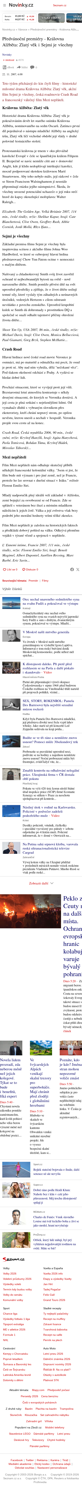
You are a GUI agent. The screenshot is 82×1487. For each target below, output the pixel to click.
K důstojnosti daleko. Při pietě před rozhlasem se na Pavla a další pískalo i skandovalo (48, 668)
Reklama (42, 1460)
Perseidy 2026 (29, 1396)
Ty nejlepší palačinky (55, 1313)
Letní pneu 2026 (53, 1353)
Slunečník (16, 1414)
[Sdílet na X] (78, 569)
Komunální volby (13, 1300)
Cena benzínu (49, 1396)
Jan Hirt (48, 1284)
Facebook (17, 1460)
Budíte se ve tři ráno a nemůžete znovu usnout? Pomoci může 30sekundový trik (50, 739)
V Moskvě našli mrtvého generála (46, 632)
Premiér (33, 580)
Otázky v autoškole (54, 1374)
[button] (11, 603)
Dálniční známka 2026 (56, 1359)
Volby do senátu (12, 1294)
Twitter (30, 1460)
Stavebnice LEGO (20, 1433)
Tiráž (65, 1460)
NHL (5, 1340)
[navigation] (5, 5)
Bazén (29, 1408)
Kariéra (55, 1460)
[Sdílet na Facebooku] (72, 569)
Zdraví (26, 746)
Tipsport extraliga (13, 1324)
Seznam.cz (59, 5)
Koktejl (26, 608)
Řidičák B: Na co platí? (57, 1369)
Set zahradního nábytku (54, 1414)
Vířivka (49, 1421)
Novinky (7, 54)
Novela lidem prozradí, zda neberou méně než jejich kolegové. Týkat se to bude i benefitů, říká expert (11, 1078)
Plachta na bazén (46, 1408)
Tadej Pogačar (52, 1289)
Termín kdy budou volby (17, 1289)
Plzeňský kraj (30, 783)
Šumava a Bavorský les (17, 1364)
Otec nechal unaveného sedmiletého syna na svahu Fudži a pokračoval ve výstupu (51, 601)
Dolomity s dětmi (13, 1380)
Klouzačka (31, 1414)
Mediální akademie (20, 1463)
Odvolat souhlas (24, 1467)
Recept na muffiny (54, 1318)
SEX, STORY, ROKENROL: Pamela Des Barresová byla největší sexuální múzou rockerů (48, 704)
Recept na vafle (52, 1334)
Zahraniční (28, 857)
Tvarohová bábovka (55, 1329)
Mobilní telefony (54, 1427)
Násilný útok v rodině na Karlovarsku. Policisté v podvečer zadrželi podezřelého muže (49, 811)
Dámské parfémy (44, 1433)
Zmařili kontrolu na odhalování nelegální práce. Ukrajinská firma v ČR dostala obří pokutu (51, 774)
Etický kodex (42, 1463)
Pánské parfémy (39, 1446)
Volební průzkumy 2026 (17, 1278)
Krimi (26, 820)
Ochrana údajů (62, 1463)
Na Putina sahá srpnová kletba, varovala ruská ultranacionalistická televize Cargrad (50, 848)
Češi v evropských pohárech (40, 1402)
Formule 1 (9, 1334)
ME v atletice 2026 (14, 1329)
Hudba (26, 714)
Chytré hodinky (56, 1439)
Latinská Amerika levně (17, 1374)
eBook (10, 67)
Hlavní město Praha (33, 677)
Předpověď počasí (58, 1390)
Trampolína (66, 1408)
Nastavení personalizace (52, 1467)
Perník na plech (52, 1340)
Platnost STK (51, 1380)
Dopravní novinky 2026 (57, 1364)
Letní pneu (63, 1433)
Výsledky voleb (12, 1284)
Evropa (27, 637)
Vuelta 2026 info (53, 1273)
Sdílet (24, 67)
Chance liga (10, 1313)
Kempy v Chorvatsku (15, 1353)
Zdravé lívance (52, 1324)
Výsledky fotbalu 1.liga (16, 1318)
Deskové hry (21, 1439)
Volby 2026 (9, 1273)
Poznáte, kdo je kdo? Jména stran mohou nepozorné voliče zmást (71, 1069)
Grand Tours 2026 (54, 1300)
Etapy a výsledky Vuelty (57, 1278)
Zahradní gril (34, 1421)
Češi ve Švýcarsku (14, 1369)
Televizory (38, 1439)
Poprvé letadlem (13, 1359)
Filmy (45, 580)
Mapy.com (38, 1390)
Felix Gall (49, 1294)
